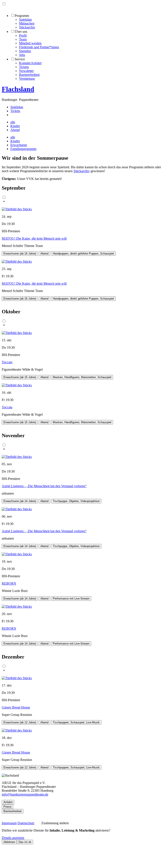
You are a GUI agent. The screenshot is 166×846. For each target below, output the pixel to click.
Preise (7, 806)
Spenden (25, 51)
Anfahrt (8, 802)
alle (12, 122)
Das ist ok (25, 842)
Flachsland (18, 89)
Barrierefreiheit (29, 74)
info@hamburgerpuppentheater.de (25, 794)
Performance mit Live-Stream (71, 598)
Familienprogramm (23, 149)
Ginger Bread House (16, 707)
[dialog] (83, 836)
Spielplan (25, 19)
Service (20, 59)
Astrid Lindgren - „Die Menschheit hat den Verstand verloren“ (44, 486)
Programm (22, 15)
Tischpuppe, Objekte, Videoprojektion (76, 501)
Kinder (15, 126)
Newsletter (26, 71)
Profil (23, 35)
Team (23, 39)
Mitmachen (26, 23)
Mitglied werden (30, 43)
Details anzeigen (13, 838)
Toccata (7, 362)
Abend (15, 130)
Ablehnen (9, 842)
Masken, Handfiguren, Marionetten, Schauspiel (82, 377)
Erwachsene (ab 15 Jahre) (19, 377)
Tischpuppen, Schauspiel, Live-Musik (76, 722)
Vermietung (27, 78)
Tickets (24, 67)
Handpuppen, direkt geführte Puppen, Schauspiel (83, 253)
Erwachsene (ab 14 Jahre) (19, 501)
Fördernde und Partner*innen (39, 47)
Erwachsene (18, 145)
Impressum (9, 823)
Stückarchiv (27, 27)
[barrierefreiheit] (12, 115)
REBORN (9, 583)
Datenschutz (26, 823)
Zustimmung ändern (54, 823)
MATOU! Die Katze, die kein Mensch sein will (34, 238)
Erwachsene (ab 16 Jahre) (19, 253)
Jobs (22, 55)
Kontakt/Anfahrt (30, 63)
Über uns (21, 31)
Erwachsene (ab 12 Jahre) (19, 722)
